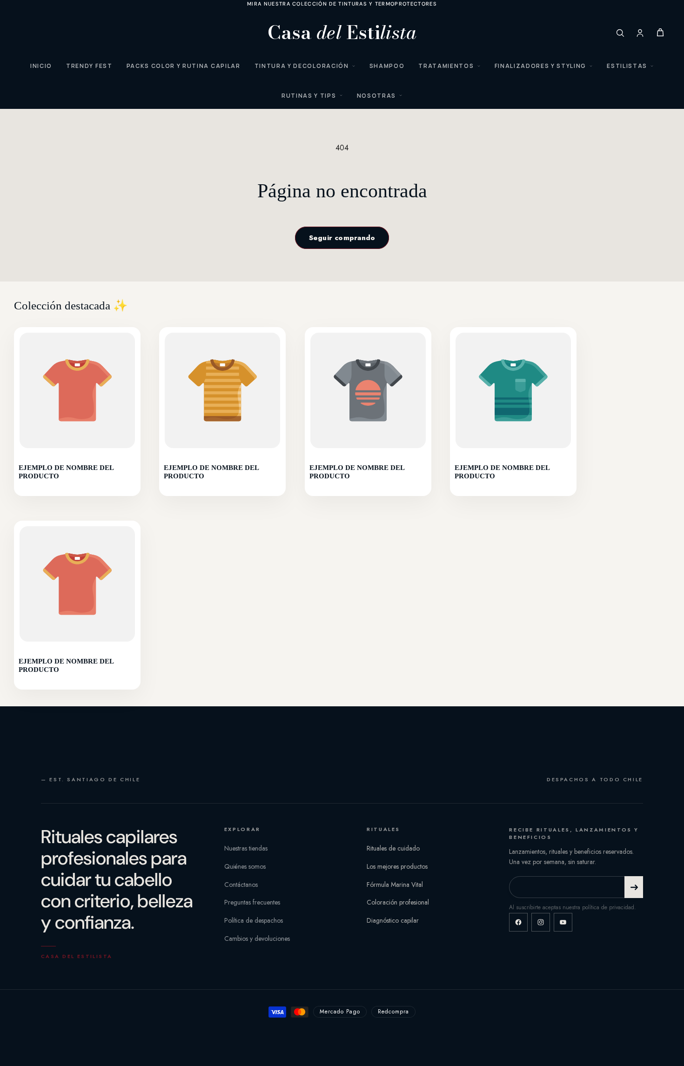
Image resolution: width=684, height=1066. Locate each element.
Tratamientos (446, 66)
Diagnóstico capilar (393, 920)
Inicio (41, 66)
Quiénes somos (245, 866)
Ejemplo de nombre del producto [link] (66, 472)
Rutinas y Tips (309, 96)
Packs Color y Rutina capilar (184, 66)
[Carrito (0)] (660, 32)
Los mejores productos (397, 866)
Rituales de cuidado (393, 848)
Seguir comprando (342, 238)
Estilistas (627, 66)
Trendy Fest (89, 66)
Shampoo (387, 66)
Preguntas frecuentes (252, 902)
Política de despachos (253, 920)
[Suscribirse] (633, 887)
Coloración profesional (398, 902)
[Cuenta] (640, 33)
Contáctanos (241, 884)
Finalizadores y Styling (541, 66)
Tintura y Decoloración (302, 66)
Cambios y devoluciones (257, 938)
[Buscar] (620, 33)
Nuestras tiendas (246, 848)
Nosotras (376, 96)
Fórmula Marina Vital (395, 884)
